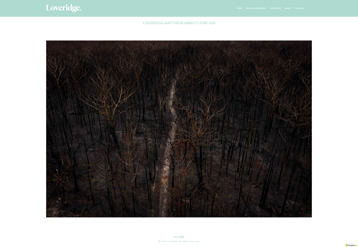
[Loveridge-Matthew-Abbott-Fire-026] (179, 128)
